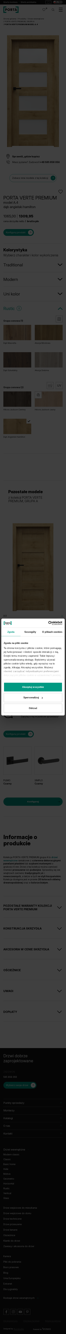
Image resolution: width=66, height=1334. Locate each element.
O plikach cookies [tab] (52, 631)
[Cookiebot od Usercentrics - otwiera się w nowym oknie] (48, 623)
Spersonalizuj (31, 697)
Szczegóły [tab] (30, 631)
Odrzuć (33, 708)
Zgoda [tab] (11, 631)
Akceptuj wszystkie (33, 687)
